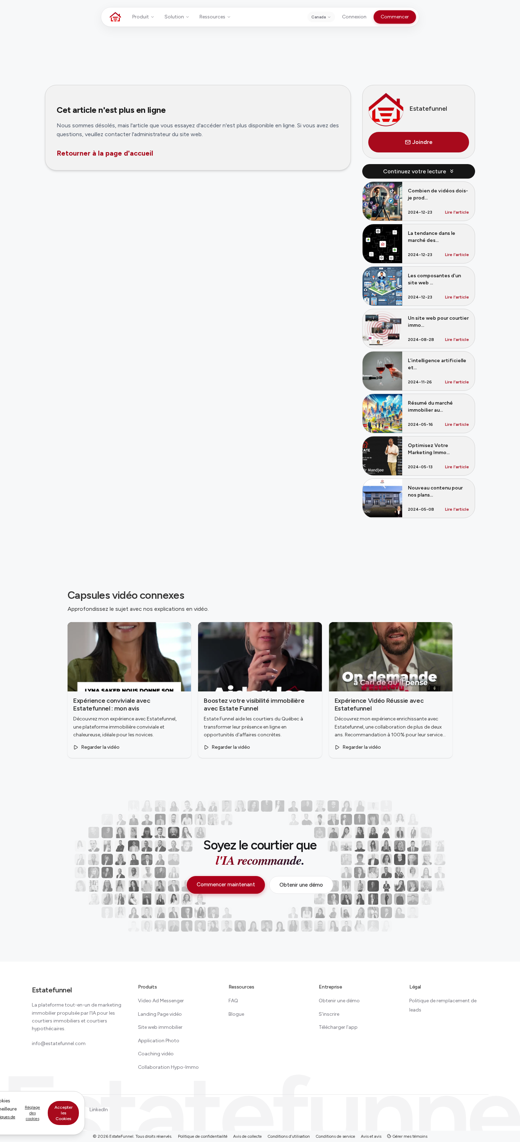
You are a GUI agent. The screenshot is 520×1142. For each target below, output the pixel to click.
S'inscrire (329, 1014)
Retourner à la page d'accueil (105, 153)
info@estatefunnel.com (59, 1043)
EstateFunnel (121, 1136)
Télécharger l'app (338, 1027)
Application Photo (158, 1041)
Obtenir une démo (301, 885)
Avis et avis (371, 1136)
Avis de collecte (247, 1136)
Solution (174, 17)
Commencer (395, 17)
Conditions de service (335, 1136)
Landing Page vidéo (160, 1014)
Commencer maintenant (226, 884)
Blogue (236, 1014)
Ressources (212, 17)
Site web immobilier (160, 1027)
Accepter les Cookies (63, 1113)
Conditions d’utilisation (288, 1136)
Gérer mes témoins (409, 1136)
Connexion (354, 17)
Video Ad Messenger (161, 1001)
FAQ (233, 1001)
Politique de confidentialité (202, 1136)
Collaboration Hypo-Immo (168, 1067)
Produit (140, 17)
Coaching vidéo (156, 1054)
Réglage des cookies (32, 1113)
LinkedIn (98, 1110)
